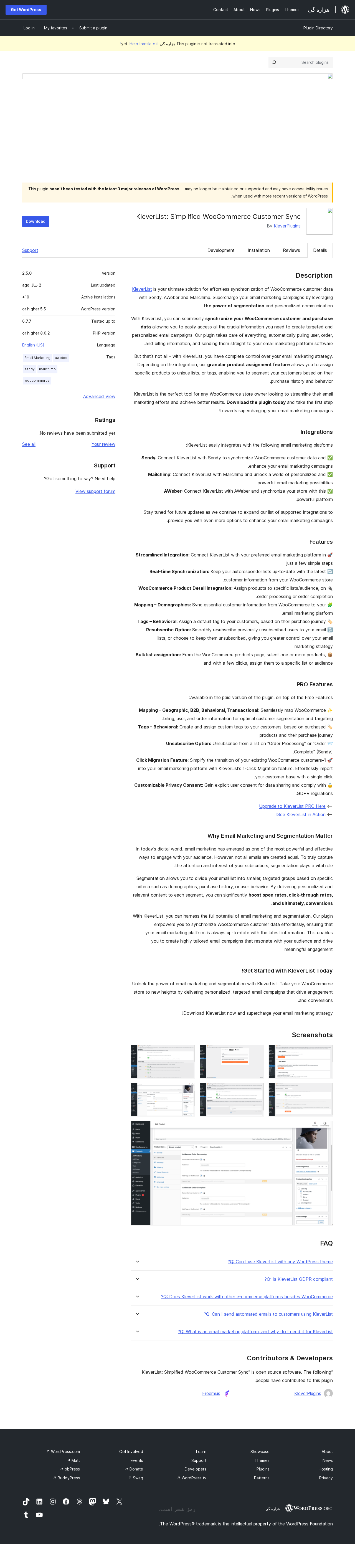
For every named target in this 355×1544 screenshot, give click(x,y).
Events (137, 1460)
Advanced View (99, 396)
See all (29, 444)
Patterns (262, 1477)
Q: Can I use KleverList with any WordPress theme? (280, 1261)
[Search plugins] (274, 62)
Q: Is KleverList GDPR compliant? (299, 1279)
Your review (103, 444)
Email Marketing (37, 358)
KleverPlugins (287, 226)
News (328, 1460)
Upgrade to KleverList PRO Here (292, 806)
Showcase (260, 1451)
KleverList (142, 289)
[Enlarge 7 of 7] (325, 1128)
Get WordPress (26, 9)
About (327, 1451)
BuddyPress (66, 1477)
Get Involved (131, 1451)
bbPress (70, 1469)
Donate (134, 1469)
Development (221, 250)
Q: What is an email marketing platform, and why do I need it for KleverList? (255, 1331)
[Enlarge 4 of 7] (325, 1090)
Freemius (211, 1393)
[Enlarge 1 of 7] (325, 1052)
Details (320, 250)
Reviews (291, 250)
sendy (29, 369)
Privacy (326, 1477)
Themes (262, 1460)
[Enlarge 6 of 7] (188, 1090)
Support (30, 250)
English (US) (33, 345)
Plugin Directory (318, 28)
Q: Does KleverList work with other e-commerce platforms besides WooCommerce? (247, 1296)
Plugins (263, 1469)
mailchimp (47, 369)
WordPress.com (63, 1451)
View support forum (95, 491)
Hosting (326, 1469)
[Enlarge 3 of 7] (188, 1052)
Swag (135, 1477)
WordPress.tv (191, 1477)
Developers (195, 1469)
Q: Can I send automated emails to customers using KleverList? (268, 1314)
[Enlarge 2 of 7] (256, 1052)
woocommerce (37, 380)
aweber (61, 358)
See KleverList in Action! (301, 814)
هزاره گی (272, 1509)
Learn (201, 1451)
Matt (73, 1460)
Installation (259, 250)
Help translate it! (139, 43)
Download (35, 221)
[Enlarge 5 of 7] (256, 1090)
